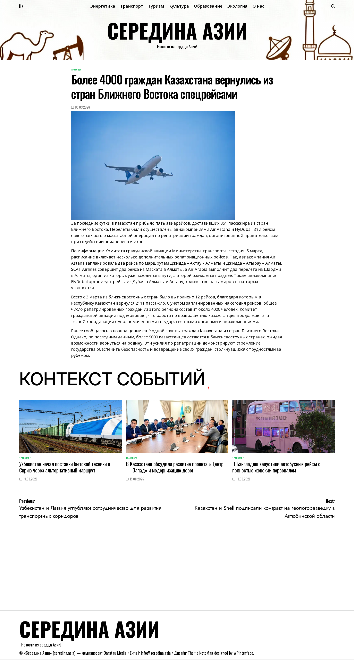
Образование (208, 6)
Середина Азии (177, 30)
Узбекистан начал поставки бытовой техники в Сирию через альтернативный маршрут (64, 467)
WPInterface (243, 653)
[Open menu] (21, 6)
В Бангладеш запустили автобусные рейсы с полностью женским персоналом (276, 467)
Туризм (156, 6)
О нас (258, 6)
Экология (237, 6)
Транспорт (131, 6)
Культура (179, 6)
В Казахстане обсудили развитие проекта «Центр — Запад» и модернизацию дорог (175, 467)
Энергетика (102, 6)
